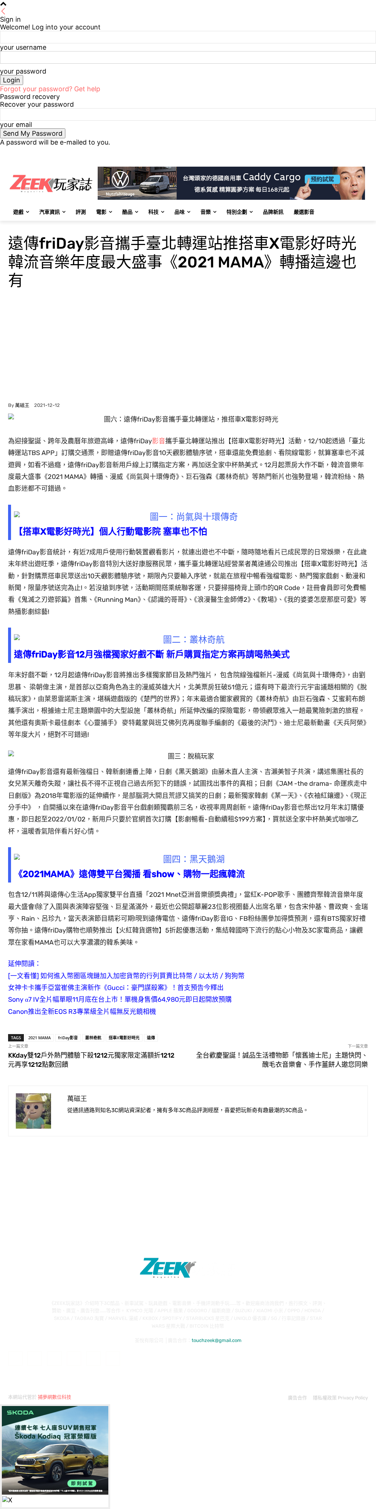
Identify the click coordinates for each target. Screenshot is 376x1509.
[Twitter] (343, 151)
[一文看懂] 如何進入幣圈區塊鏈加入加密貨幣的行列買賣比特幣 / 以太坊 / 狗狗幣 (126, 976)
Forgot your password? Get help (50, 89)
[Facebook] (323, 151)
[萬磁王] (38, 1111)
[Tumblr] (93, 1358)
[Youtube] (363, 151)
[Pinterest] (74, 1358)
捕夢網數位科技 (54, 1397)
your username (23, 47)
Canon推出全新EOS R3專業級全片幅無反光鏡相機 (82, 1012)
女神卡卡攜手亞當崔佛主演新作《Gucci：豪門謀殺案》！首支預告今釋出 (116, 988)
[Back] (3, 11)
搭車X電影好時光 (124, 1037)
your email (16, 124)
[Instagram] (333, 151)
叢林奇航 (93, 1037)
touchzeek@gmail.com (217, 1340)
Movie (15, 225)
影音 (158, 441)
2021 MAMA (39, 1037)
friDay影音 (68, 1037)
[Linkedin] (54, 1358)
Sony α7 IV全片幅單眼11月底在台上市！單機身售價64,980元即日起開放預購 (120, 999)
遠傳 (151, 1037)
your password (23, 71)
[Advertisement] (188, 347)
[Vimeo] (353, 151)
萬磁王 (22, 405)
